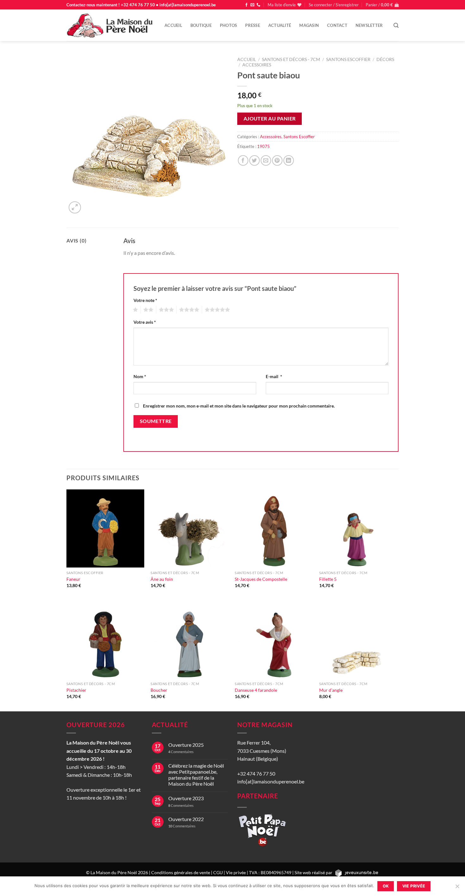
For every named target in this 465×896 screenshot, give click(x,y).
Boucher (159, 690)
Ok (386, 886)
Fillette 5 (328, 579)
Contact (337, 25)
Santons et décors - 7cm (291, 59)
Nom (139, 376)
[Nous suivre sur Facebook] (246, 5)
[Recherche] (396, 25)
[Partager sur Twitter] (254, 160)
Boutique (201, 25)
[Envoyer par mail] (266, 160)
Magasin (309, 25)
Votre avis (144, 322)
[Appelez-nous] (258, 5)
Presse (252, 25)
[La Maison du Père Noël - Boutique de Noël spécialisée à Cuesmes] (110, 25)
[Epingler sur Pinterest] (277, 160)
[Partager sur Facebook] (243, 160)
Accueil (173, 25)
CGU (218, 872)
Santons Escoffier (348, 59)
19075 (263, 146)
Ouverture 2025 (186, 745)
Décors (385, 59)
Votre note (145, 300)
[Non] (457, 888)
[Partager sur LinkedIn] (288, 160)
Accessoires (256, 64)
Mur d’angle (331, 690)
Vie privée (236, 872)
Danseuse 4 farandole (256, 690)
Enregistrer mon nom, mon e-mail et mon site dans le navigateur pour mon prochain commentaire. (239, 405)
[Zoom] (75, 207)
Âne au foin (162, 579)
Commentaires (181, 752)
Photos (228, 25)
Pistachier (76, 690)
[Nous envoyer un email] (252, 5)
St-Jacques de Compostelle (261, 579)
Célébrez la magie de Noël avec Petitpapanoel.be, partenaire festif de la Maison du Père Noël (196, 775)
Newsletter (369, 25)
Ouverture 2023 (186, 798)
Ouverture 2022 (186, 819)
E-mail (274, 376)
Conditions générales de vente (180, 872)
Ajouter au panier (270, 118)
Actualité (279, 25)
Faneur (73, 579)
